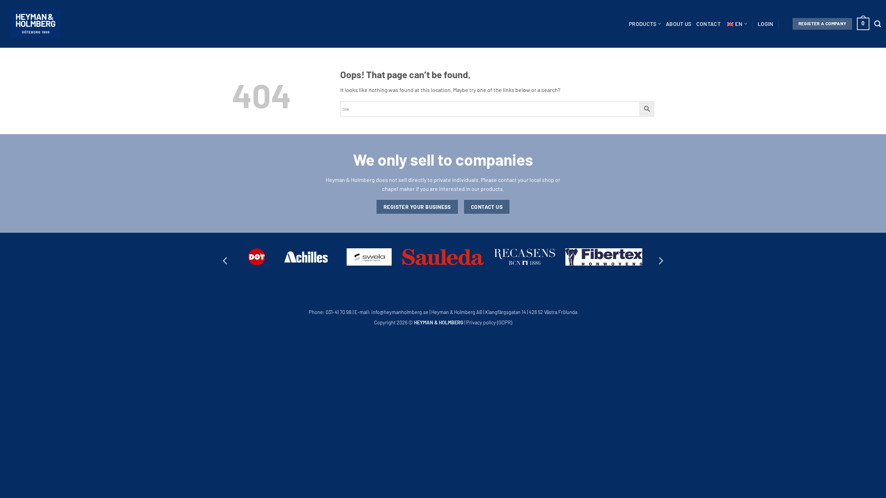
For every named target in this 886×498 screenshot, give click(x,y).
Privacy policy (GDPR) (489, 322)
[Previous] (225, 261)
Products (643, 23)
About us (678, 23)
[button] (766, 24)
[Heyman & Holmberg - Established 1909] (35, 24)
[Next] (660, 261)
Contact (708, 23)
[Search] (877, 23)
